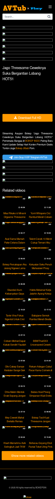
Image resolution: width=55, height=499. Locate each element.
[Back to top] (49, 492)
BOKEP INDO (32, 140)
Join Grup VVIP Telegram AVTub (30, 157)
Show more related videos (27, 455)
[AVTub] (23, 8)
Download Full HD (29, 117)
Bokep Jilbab (22, 148)
